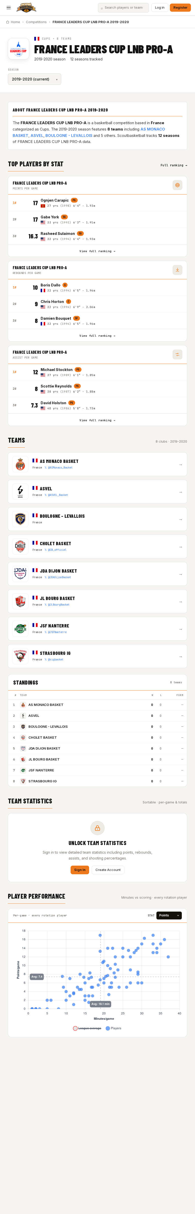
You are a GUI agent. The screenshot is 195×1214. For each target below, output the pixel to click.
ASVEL (36, 135)
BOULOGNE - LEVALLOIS (68, 135)
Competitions (36, 22)
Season (13, 69)
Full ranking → (174, 165)
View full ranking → (97, 251)
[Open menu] (8, 7)
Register (180, 7)
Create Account (108, 870)
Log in (160, 7)
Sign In (80, 870)
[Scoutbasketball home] (26, 8)
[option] (112, 203)
